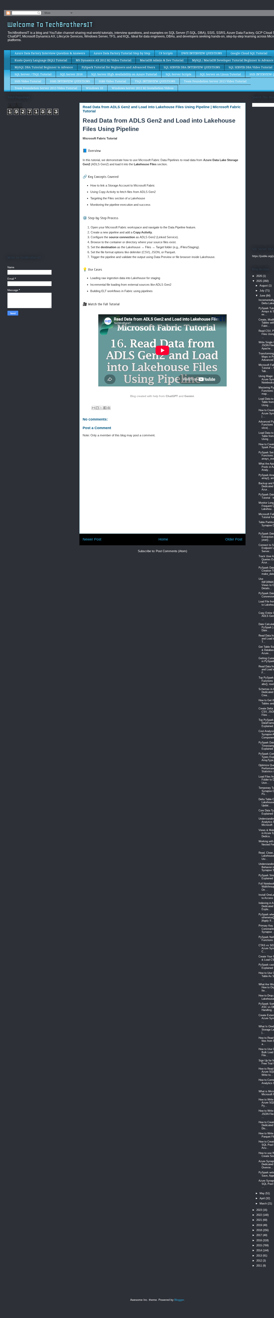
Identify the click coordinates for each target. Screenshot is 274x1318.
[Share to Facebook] (105, 408)
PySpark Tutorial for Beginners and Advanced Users (118, 67)
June (263, 295)
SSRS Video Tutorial (112, 81)
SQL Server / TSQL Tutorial (33, 74)
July (262, 290)
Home (163, 539)
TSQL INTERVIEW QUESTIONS (155, 81)
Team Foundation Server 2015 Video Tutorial (46, 88)
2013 (259, 1255)
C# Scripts (166, 53)
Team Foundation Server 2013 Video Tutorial (215, 81)
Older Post (233, 539)
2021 (259, 1219)
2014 (259, 1250)
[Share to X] (101, 408)
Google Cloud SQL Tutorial (249, 53)
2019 (259, 1225)
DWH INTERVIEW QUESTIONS (201, 53)
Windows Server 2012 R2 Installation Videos (143, 88)
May (262, 1193)
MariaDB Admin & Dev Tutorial (162, 60)
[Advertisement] (41, 158)
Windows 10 (94, 88)
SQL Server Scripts (178, 74)
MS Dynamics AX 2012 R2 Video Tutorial (103, 60)
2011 (259, 1265)
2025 (259, 280)
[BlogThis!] (97, 408)
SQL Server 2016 (71, 74)
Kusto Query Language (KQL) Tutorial (41, 60)
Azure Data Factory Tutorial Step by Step (122, 53)
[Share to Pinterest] (109, 408)
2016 (259, 1240)
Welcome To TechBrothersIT (50, 24)
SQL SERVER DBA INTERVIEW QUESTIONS (192, 67)
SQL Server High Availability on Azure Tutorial (124, 74)
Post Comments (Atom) (171, 551)
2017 (259, 1235)
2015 (259, 1245)
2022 (259, 1214)
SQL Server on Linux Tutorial (220, 74)
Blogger (179, 1299)
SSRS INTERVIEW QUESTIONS (70, 81)
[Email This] (93, 408)
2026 (259, 275)
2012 (259, 1260)
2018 (259, 1230)
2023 (259, 1209)
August (264, 285)
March (264, 1203)
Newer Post (92, 539)
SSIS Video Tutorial (28, 81)
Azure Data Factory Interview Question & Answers (50, 53)
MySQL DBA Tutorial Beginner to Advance (44, 67)
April (263, 1198)
